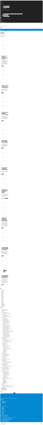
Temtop (2, 293)
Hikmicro (3, 300)
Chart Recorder (5, 382)
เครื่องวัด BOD (4, 352)
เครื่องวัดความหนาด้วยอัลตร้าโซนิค (7, 362)
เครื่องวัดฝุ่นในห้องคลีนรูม (6, 333)
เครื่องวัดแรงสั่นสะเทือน (4, 312)
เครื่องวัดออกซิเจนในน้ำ (6, 346)
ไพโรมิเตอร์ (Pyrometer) (5, 309)
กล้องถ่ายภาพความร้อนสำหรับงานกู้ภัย (7, 378)
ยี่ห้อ (2, 410)
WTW (2, 290)
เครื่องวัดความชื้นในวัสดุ (6, 322)
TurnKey (3, 291)
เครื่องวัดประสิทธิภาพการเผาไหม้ (5, 337)
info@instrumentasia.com (6, 420)
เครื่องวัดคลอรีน (5, 350)
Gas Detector (4, 365)
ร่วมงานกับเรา (3, 412)
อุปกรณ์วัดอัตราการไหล (6, 375)
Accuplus (3, 306)
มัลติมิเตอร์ (4, 342)
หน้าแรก (1, 31)
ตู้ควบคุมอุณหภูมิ (4, 383)
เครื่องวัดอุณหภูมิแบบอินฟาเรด (6, 326)
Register (3, 3)
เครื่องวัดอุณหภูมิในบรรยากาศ (6, 325)
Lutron (2, 297)
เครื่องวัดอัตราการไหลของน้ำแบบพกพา (7, 330)
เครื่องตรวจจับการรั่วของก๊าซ (5, 368)
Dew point (4, 381)
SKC (2, 294)
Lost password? (2, 8)
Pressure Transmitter (4, 389)
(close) (1, 11)
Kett (2, 299)
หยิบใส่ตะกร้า (6, 198)
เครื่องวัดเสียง (3, 317)
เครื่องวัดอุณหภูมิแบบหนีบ (6, 327)
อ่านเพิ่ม (3, 92)
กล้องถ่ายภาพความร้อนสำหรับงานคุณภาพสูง (8, 386)
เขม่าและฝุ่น (3, 370)
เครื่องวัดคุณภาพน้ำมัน (4, 343)
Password (1, 7)
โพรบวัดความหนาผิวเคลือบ (6, 361)
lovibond (3, 298)
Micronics (3, 296)
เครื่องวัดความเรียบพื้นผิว (4, 354)
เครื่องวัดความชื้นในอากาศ (6, 321)
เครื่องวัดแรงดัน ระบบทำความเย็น (7, 316)
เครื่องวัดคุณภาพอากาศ (6, 336)
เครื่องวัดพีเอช (4, 347)
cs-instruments (4, 304)
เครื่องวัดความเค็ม (4, 359)
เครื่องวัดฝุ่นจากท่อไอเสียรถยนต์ (6, 335)
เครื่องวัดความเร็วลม (4, 356)
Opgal (2, 295)
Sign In (1, 3)
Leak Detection (5, 380)
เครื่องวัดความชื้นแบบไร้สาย (6, 323)
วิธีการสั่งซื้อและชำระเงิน (5, 401)
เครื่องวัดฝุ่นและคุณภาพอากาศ (5, 332)
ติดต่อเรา (3, 413)
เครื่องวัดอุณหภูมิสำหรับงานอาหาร (7, 328)
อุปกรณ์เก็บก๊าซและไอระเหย (6, 374)
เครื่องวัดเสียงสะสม (5, 318)
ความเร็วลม (4, 357)
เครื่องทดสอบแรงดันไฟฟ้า (6, 340)
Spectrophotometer (4, 388)
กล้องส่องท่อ (3, 384)
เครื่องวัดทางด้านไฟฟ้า (4, 338)
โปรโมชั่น (3, 409)
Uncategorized (3, 387)
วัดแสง (4, 311)
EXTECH (3, 302)
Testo (2, 292)
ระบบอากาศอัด (3, 379)
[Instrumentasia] (3, 25)
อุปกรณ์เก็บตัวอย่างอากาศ (5, 371)
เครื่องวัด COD (4, 351)
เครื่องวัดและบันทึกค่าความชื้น (6, 320)
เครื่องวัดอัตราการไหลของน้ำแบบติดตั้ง (7, 331)
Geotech (3, 301)
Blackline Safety (4, 305)
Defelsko (3, 303)
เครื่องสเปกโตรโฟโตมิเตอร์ (6, 345)
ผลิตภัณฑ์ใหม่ (3, 408)
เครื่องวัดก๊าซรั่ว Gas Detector (5, 364)
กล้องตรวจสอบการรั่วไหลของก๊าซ (8, 366)
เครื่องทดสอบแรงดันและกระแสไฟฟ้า (7, 341)
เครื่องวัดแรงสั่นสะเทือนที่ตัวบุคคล (7, 313)
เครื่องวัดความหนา (4, 360)
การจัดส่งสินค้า (3, 402)
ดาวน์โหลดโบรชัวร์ (4, 414)
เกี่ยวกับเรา (3, 407)
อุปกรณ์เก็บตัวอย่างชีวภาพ (6, 373)
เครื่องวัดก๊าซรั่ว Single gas (6, 369)
